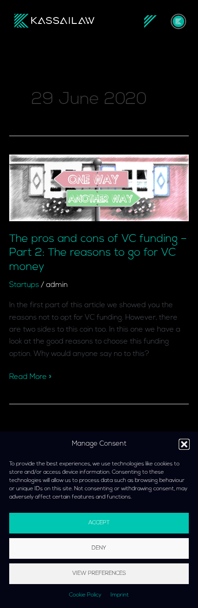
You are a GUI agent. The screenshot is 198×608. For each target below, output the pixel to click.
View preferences (99, 573)
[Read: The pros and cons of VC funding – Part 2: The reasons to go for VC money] (99, 187)
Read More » (30, 376)
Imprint (120, 595)
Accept (99, 523)
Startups (24, 285)
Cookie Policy (85, 595)
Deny (99, 548)
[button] (184, 444)
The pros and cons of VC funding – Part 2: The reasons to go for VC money (98, 253)
